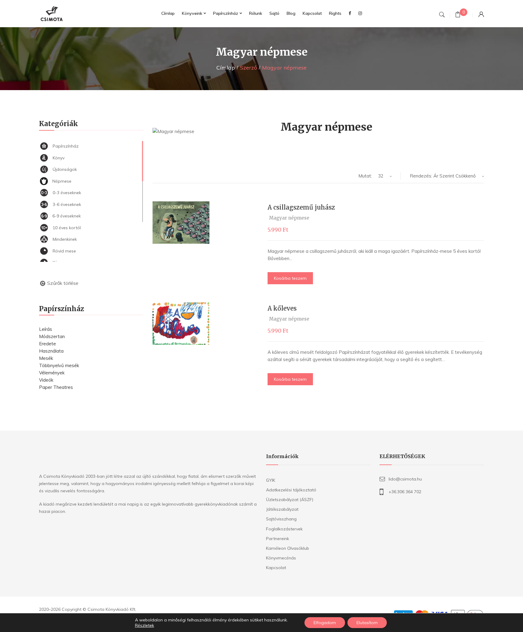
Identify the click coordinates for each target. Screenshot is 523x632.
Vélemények (51, 373)
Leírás (45, 329)
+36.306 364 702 (405, 491)
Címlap (225, 67)
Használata (51, 351)
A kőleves (282, 308)
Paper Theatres (56, 387)
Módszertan (52, 336)
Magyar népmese (289, 218)
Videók (46, 380)
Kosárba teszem (290, 278)
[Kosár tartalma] (458, 15)
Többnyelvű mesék (59, 365)
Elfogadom (325, 622)
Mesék (46, 358)
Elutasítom (367, 622)
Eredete (47, 344)
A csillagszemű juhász (301, 207)
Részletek (144, 625)
